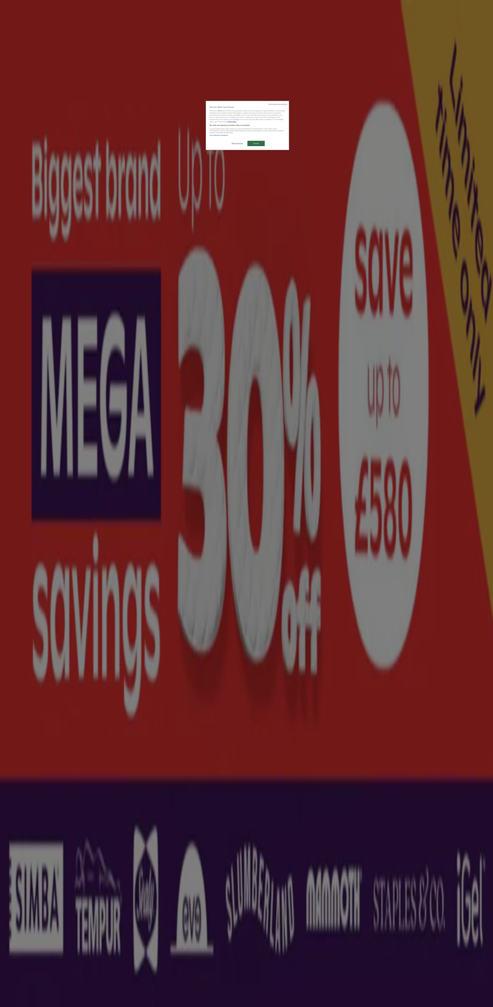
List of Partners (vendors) (219, 135)
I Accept (256, 143)
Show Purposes (237, 143)
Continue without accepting (277, 104)
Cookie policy (231, 122)
